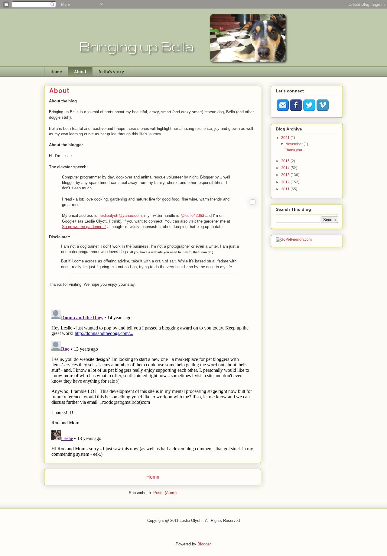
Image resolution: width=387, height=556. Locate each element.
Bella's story (111, 71)
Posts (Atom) (165, 492)
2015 (286, 161)
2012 (286, 182)
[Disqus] (152, 382)
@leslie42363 (192, 215)
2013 (286, 175)
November (294, 144)
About (80, 71)
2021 (286, 138)
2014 (286, 168)
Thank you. (294, 150)
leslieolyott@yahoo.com (121, 215)
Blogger (203, 544)
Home (56, 71)
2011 (286, 189)
